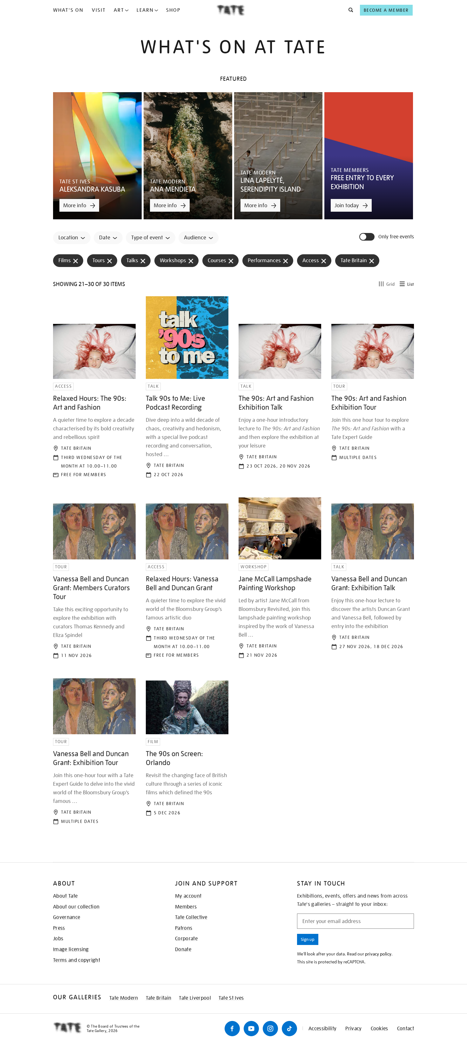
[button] (349, 10)
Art (119, 10)
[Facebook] (232, 1028)
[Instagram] (270, 1028)
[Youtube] (251, 1028)
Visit (99, 10)
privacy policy (378, 954)
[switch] (367, 237)
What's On (68, 10)
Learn (145, 10)
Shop (173, 10)
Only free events (396, 237)
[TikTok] (289, 1028)
